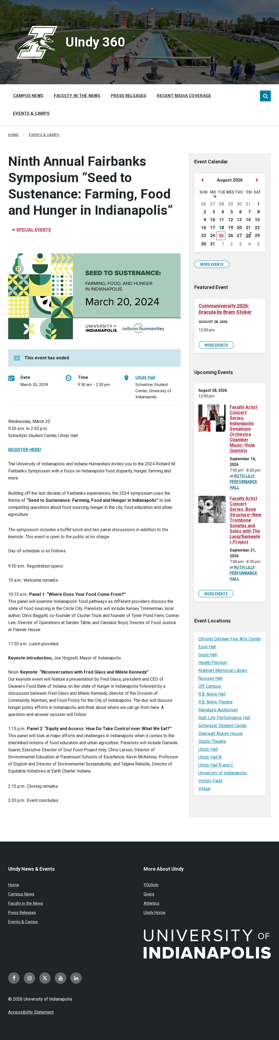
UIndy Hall (145, 377)
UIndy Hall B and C (215, 765)
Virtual (204, 788)
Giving (149, 894)
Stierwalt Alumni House (220, 733)
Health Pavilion (212, 662)
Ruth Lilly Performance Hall (243, 482)
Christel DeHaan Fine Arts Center (229, 639)
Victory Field (210, 780)
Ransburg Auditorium (218, 709)
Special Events (33, 229)
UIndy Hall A (210, 757)
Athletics (151, 903)
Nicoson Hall (210, 678)
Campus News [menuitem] (28, 95)
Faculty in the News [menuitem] (77, 95)
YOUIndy (151, 884)
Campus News (21, 894)
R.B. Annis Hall (212, 694)
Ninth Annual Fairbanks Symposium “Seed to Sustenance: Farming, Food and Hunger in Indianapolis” (90, 186)
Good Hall (207, 654)
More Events (211, 264)
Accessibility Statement (31, 1012)
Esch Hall (207, 646)
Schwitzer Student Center (222, 725)
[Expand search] (265, 96)
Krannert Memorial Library (222, 670)
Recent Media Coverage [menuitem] (184, 95)
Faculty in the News (25, 903)
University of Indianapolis (222, 773)
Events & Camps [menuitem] (31, 113)
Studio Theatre (212, 741)
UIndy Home (154, 912)
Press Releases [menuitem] (128, 95)
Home (13, 135)
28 (248, 235)
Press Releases (22, 912)
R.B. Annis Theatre (215, 702)
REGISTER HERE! (24, 449)
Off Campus (209, 686)
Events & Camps (44, 135)
